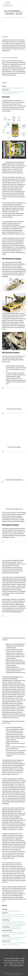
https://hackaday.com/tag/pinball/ (11, 911)
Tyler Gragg (8, 3)
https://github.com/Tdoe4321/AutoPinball (12, 88)
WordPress (14, 973)
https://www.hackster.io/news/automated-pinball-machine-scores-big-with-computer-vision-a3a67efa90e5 (14, 916)
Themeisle (16, 974)
